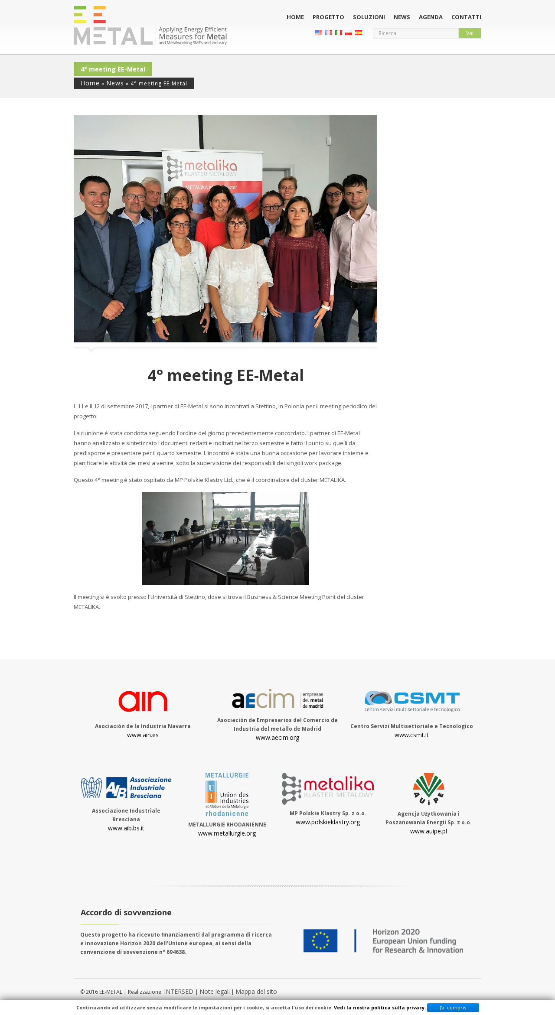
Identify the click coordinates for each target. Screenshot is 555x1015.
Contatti (466, 17)
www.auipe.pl (428, 831)
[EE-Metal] (150, 25)
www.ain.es (143, 735)
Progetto (328, 17)
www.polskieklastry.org (328, 822)
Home (295, 17)
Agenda (431, 17)
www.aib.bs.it (126, 828)
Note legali (214, 991)
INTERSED (179, 991)
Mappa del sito (256, 991)
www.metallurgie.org (227, 833)
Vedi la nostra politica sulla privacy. (380, 1007)
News (402, 17)
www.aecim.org (277, 737)
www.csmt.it (412, 735)
